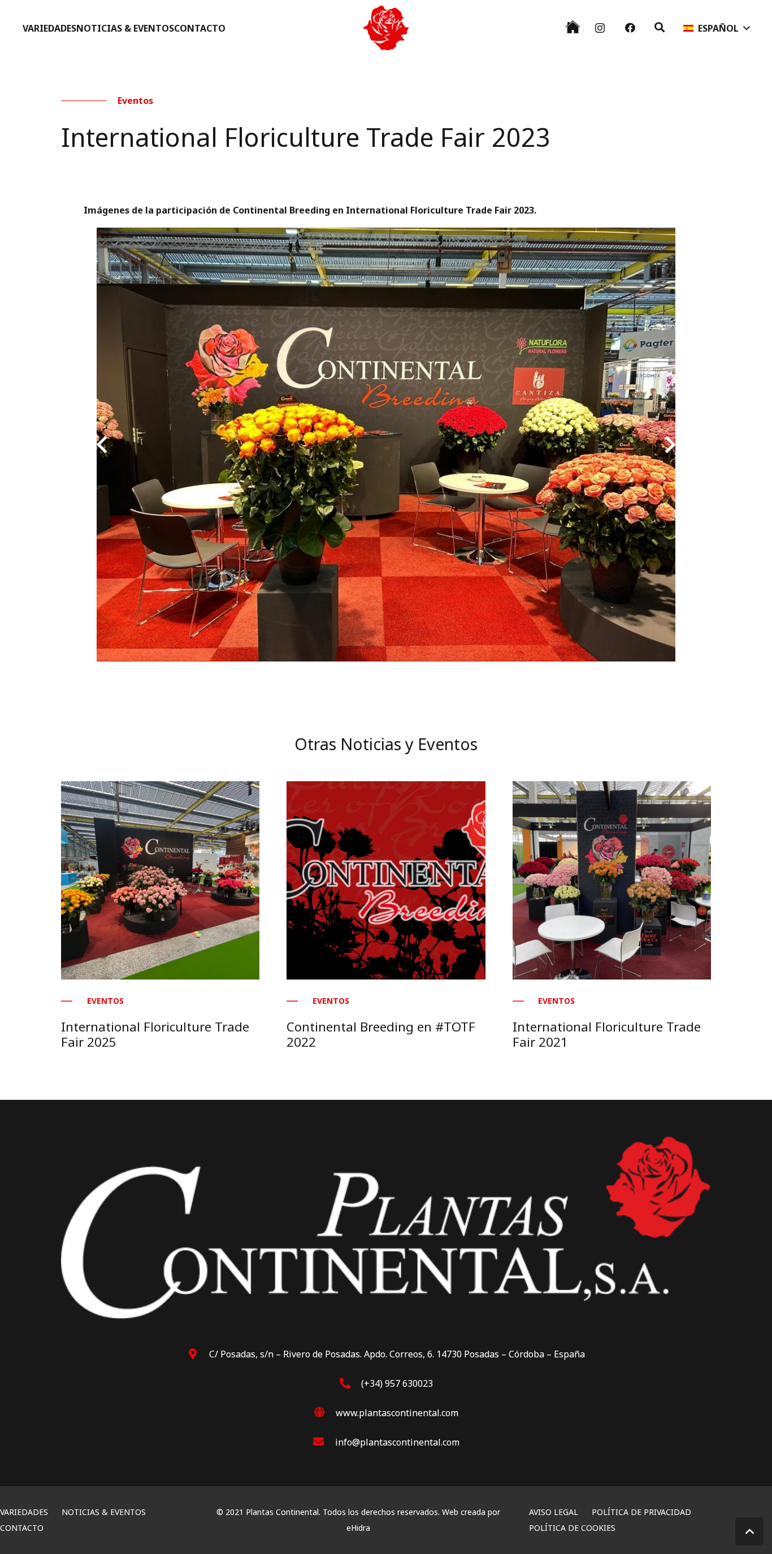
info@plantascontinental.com (397, 1442)
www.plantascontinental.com (397, 1413)
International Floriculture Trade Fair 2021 (607, 1034)
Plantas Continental (282, 1512)
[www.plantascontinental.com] (325, 1413)
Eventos (135, 100)
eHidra (358, 1527)
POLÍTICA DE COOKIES (572, 1527)
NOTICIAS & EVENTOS (104, 1512)
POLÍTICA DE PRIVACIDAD (641, 1512)
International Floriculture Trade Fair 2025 (155, 1034)
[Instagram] (600, 28)
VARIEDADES (24, 1512)
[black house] (573, 27)
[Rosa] (386, 28)
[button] (659, 27)
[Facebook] (630, 28)
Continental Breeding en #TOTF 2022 (381, 1034)
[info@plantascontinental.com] (324, 1442)
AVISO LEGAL (553, 1512)
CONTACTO (22, 1527)
